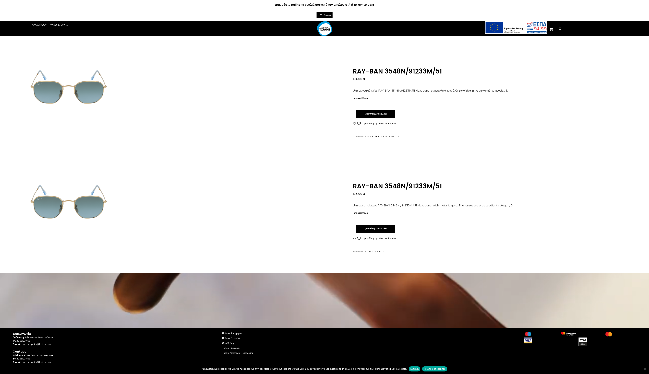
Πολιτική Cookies (231, 338)
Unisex (375, 136)
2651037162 (24, 340)
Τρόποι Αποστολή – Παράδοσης (237, 353)
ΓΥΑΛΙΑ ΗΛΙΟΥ (39, 24)
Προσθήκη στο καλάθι (375, 113)
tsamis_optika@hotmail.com (37, 344)
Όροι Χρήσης (228, 343)
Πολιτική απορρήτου (435, 368)
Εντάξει (414, 368)
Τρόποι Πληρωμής (231, 348)
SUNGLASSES (377, 251)
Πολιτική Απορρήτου (232, 333)
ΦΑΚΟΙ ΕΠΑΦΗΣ (59, 24)
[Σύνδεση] (567, 29)
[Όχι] (644, 369)
